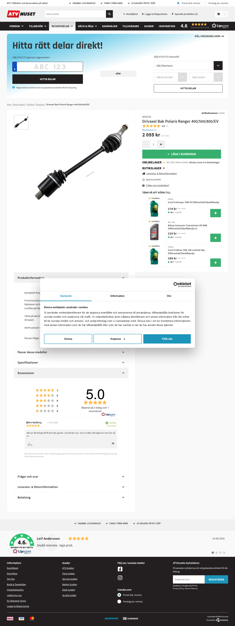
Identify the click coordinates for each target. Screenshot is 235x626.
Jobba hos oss (14, 595)
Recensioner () (149, 130)
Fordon (14, 26)
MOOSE (146, 116)
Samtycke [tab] (66, 295)
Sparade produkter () (186, 14)
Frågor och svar (28, 476)
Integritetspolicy (15, 589)
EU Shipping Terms (16, 600)
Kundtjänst (132, 14)
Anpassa (115, 338)
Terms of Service (191, 588)
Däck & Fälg (85, 26)
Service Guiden (69, 578)
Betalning (24, 497)
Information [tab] (117, 295)
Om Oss (11, 578)
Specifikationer (28, 362)
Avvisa (68, 338)
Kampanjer (109, 26)
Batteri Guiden (69, 584)
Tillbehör (36, 26)
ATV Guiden (68, 568)
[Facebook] (144, 569)
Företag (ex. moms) (218, 3)
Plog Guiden (68, 573)
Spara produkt (153, 179)
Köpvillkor (12, 573)
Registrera (216, 579)
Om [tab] (169, 295)
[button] (203, 26)
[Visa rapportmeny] (113, 444)
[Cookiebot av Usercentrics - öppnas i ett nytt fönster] (176, 284)
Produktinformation (31, 278)
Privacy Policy (178, 588)
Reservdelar (60, 26)
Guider (149, 26)
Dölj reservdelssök (207, 36)
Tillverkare (130, 26)
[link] (117, 544)
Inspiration (167, 26)
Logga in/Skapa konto (156, 14)
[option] (21, 122)
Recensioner (26, 373)
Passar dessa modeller (32, 352)
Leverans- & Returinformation (38, 487)
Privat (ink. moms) (191, 3)
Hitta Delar (48, 79)
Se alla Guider (69, 595)
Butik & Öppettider (16, 584)
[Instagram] (144, 577)
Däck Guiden (68, 589)
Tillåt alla (167, 338)
